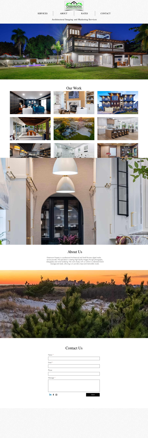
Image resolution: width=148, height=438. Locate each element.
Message (51, 377)
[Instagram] (56, 395)
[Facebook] (53, 395)
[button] (42, 13)
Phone (50, 370)
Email (50, 362)
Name (50, 355)
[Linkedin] (50, 395)
